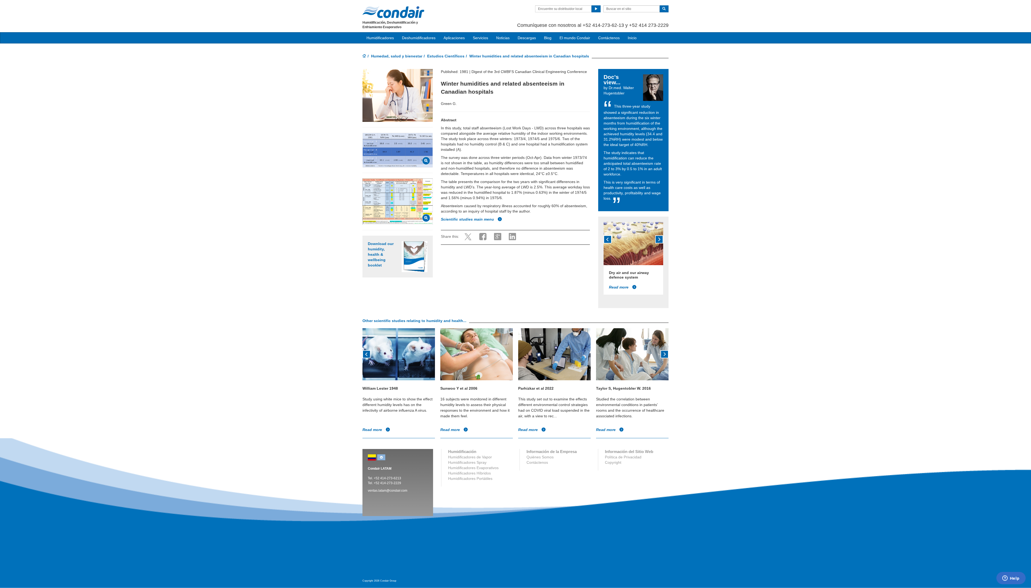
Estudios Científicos (445, 56)
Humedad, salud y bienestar (396, 56)
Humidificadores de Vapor (470, 457)
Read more (619, 287)
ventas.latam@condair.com (387, 490)
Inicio (632, 38)
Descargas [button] (527, 38)
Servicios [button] (480, 38)
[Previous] (608, 239)
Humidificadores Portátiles (470, 478)
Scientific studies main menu (468, 219)
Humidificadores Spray (467, 462)
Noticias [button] (503, 38)
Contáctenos (609, 38)
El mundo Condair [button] (575, 38)
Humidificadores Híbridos (469, 473)
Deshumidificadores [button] (418, 38)
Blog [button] (547, 38)
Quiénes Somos (540, 457)
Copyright (613, 462)
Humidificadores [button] (380, 38)
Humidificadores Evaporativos (473, 468)
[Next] (659, 239)
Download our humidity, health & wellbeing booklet (381, 254)
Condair (393, 12)
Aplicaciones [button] (454, 38)
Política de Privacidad (623, 457)
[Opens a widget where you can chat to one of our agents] (1011, 578)
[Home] (364, 56)
